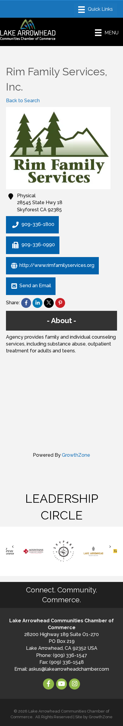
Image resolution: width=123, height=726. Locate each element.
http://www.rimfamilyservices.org (56, 265)
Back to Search (23, 100)
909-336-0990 (38, 245)
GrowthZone (76, 455)
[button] (13, 547)
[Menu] (95, 9)
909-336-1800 (37, 224)
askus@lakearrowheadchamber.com (69, 669)
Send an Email (35, 286)
